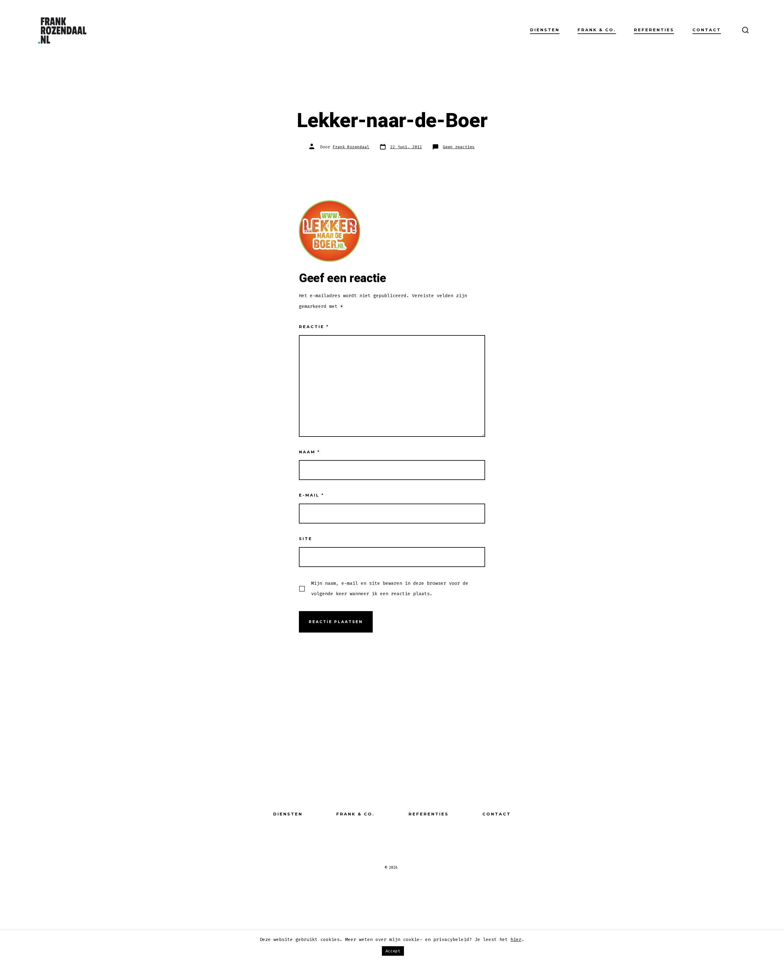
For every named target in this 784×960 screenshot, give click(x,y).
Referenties (654, 30)
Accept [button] (393, 951)
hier (516, 939)
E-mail (311, 495)
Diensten (545, 30)
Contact (706, 30)
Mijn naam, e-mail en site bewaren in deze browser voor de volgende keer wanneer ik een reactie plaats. (389, 588)
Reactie (314, 326)
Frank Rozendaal (351, 146)
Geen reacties (459, 146)
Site (305, 538)
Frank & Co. (597, 30)
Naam (309, 452)
